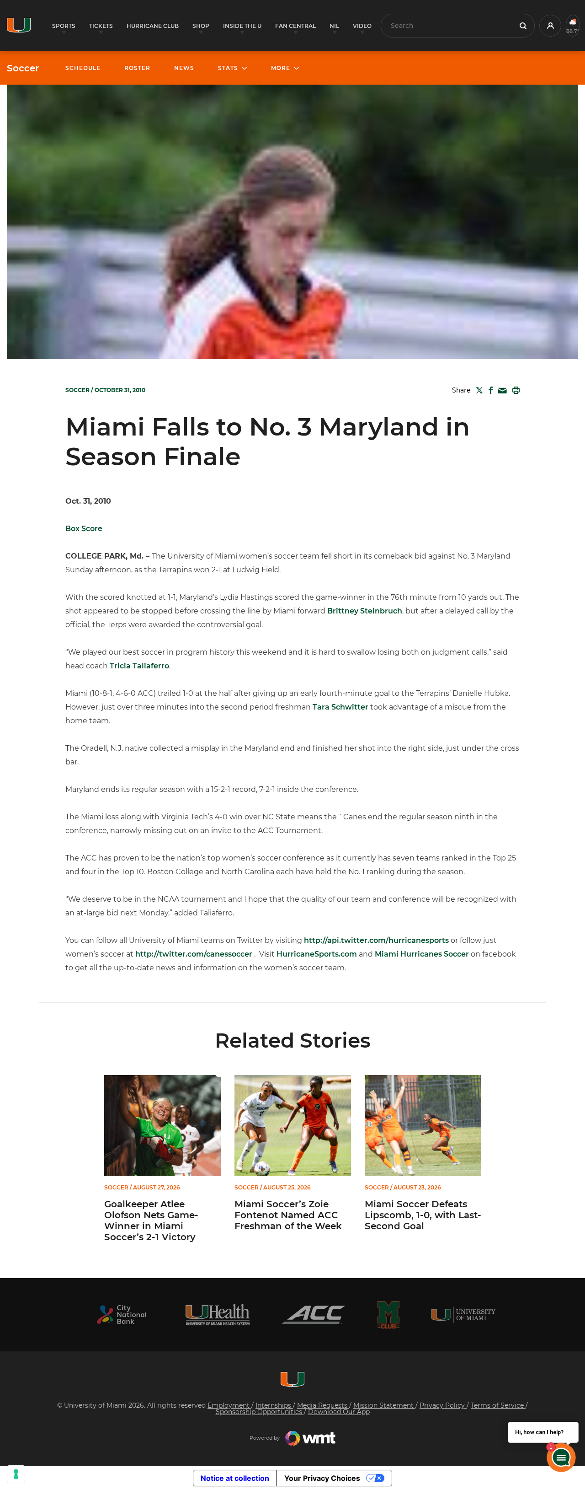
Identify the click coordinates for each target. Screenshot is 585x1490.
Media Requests (323, 1405)
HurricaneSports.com (317, 954)
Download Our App (339, 1412)
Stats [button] (228, 68)
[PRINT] (514, 390)
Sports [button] (63, 25)
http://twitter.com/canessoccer (193, 954)
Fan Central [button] (295, 25)
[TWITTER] (477, 390)
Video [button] (362, 25)
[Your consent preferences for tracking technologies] (16, 1474)
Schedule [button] (83, 68)
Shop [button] (200, 25)
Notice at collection (235, 1478)
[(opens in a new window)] (122, 1314)
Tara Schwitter (340, 707)
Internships (274, 1405)
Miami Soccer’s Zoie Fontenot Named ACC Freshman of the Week (288, 1215)
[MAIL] (501, 391)
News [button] (184, 68)
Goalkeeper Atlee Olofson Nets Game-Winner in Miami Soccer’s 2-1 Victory (151, 1221)
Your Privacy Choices (322, 1478)
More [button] (280, 68)
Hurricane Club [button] (153, 25)
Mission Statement (384, 1405)
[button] (550, 26)
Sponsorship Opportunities (260, 1412)
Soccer (23, 68)
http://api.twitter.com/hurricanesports (376, 940)
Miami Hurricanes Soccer (422, 954)
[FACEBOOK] (489, 390)
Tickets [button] (101, 25)
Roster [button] (137, 68)
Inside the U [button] (242, 25)
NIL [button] (334, 25)
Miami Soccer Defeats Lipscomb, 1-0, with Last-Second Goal (423, 1215)
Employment (229, 1405)
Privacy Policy (443, 1405)
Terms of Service (498, 1405)
